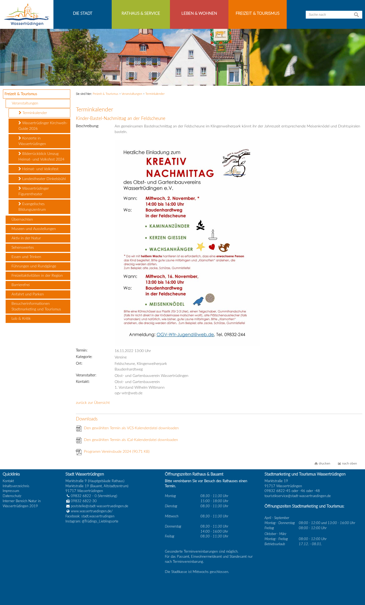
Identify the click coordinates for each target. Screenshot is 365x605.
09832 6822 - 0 (84, 496)
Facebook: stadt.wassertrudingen (89, 516)
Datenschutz (12, 496)
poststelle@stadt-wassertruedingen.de (99, 506)
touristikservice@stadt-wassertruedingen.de (298, 496)
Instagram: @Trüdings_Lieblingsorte (91, 521)
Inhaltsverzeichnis (16, 486)
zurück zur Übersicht (93, 403)
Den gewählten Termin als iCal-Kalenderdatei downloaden (131, 440)
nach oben (349, 463)
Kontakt (8, 481)
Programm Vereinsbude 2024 (117, 452)
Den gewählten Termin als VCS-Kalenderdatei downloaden (131, 428)
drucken (324, 463)
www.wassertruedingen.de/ (92, 511)
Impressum (11, 491)
